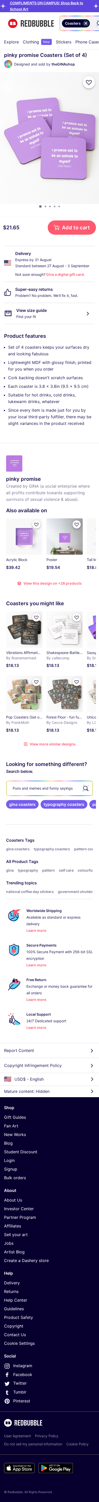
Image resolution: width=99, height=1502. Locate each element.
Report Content (19, 1050)
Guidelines (14, 1308)
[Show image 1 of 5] (40, 206)
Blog (8, 1143)
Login (9, 1160)
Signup (10, 1169)
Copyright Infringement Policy (33, 1065)
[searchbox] (49, 788)
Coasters (15, 840)
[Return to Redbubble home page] (31, 23)
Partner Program (20, 1217)
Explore (11, 41)
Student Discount (20, 1151)
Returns (11, 1291)
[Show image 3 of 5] (50, 206)
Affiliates (12, 1225)
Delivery (12, 1282)
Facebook (22, 1374)
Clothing (36, 41)
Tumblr (19, 1392)
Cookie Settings (19, 1343)
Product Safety (18, 1317)
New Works (15, 1134)
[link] (22, 804)
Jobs (8, 1243)
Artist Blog (14, 1251)
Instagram (22, 1365)
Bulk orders (15, 1177)
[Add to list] (89, 82)
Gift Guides (15, 1117)
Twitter (20, 1383)
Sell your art (16, 1234)
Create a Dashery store (26, 1260)
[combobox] (92, 23)
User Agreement (17, 1436)
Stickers (63, 41)
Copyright (13, 1326)
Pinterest (21, 1400)
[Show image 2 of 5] (45, 206)
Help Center (15, 1300)
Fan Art (11, 1125)
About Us (13, 1200)
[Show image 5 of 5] (59, 206)
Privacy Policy (46, 1436)
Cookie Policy (77, 1444)
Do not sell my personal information (33, 1444)
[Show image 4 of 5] (54, 206)
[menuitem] (11, 42)
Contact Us (15, 1334)
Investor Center (19, 1208)
